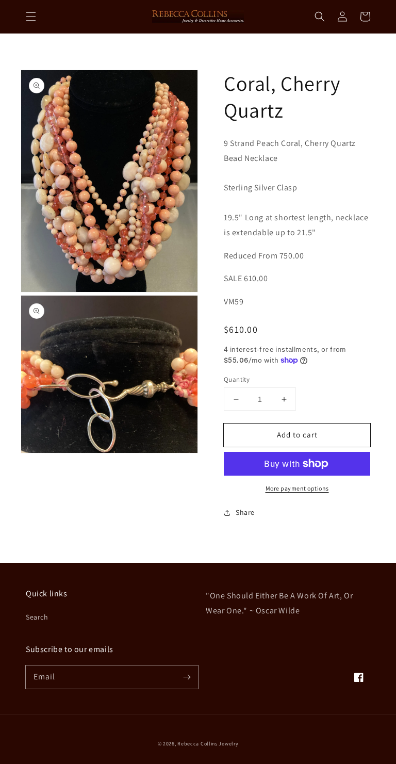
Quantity (237, 379)
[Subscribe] (186, 676)
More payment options (297, 488)
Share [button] (245, 512)
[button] (31, 16)
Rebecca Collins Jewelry (207, 743)
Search (37, 617)
